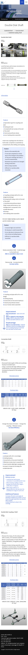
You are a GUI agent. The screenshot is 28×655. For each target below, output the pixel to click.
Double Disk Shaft (8, 30)
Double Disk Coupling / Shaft (15, 32)
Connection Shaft (19, 30)
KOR (22, 2)
